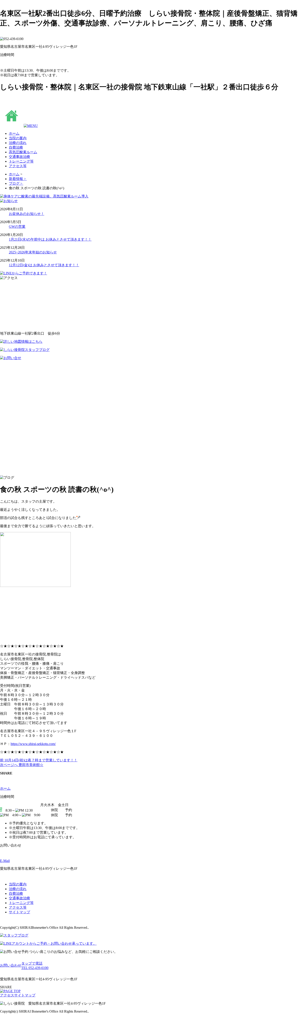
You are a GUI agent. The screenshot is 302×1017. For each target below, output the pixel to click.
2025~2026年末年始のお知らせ (33, 252)
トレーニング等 (21, 903)
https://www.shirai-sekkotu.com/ (33, 744)
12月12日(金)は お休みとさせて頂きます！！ (44, 265)
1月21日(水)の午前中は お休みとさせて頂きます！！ (50, 239)
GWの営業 (17, 226)
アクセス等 (18, 907)
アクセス (7, 995)
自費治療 (16, 893)
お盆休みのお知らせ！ (26, 214)
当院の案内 (18, 884)
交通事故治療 (19, 898)
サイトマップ (19, 912)
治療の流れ (18, 889)
